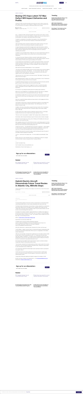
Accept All (78, 392)
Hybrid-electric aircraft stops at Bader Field (27, 217)
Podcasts (55, 8)
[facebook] (29, 31)
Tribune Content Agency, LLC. (26, 259)
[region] (41, 392)
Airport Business (24, 8)
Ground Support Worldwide (47, 8)
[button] (16, 2)
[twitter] (32, 31)
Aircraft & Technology (19, 178)
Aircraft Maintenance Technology (35, 8)
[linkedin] (30, 31)
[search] (17, 2)
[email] (35, 31)
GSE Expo (60, 8)
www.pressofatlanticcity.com (42, 258)
